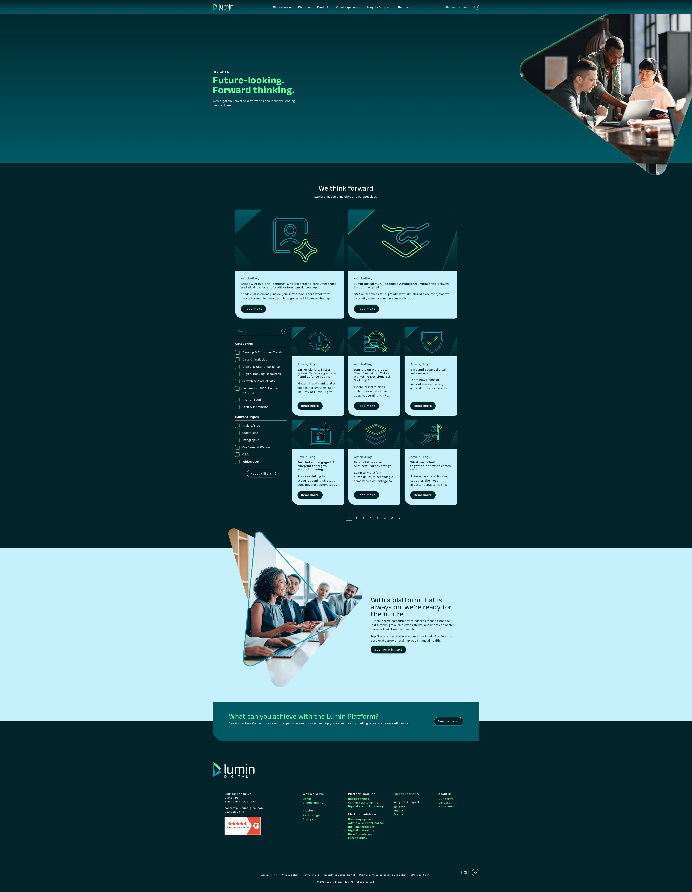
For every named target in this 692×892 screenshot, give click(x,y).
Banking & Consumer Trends (262, 352)
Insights (399, 806)
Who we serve (282, 7)
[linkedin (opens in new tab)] (465, 872)
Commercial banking (363, 802)
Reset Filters (261, 473)
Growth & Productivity (258, 381)
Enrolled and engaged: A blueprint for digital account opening (316, 466)
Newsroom (446, 806)
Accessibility (269, 875)
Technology (311, 815)
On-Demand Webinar (257, 447)
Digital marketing (361, 830)
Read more (253, 308)
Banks (307, 798)
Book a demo (449, 721)
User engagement (361, 819)
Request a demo (457, 7)
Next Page (399, 518)
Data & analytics (360, 834)
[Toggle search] (476, 7)
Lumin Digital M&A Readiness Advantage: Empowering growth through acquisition (401, 285)
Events (398, 814)
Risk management (361, 826)
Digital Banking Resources (261, 374)
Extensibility (357, 837)
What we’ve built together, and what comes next (430, 466)
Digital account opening (366, 806)
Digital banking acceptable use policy (383, 875)
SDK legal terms (421, 875)
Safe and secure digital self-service (428, 371)
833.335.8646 (234, 811)
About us (404, 7)
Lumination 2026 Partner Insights (260, 390)
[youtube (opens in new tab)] (475, 872)
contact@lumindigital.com (244, 807)
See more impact (388, 649)
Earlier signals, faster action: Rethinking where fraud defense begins (317, 373)
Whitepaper (250, 461)
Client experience (348, 7)
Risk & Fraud (251, 399)
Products (323, 7)
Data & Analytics (254, 359)
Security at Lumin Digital (339, 875)
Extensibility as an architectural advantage (372, 464)
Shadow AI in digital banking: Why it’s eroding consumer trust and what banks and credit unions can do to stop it (288, 285)
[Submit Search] (283, 331)
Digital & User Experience (261, 366)
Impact (398, 810)
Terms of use (311, 875)
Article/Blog (251, 425)
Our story (445, 798)
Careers (444, 802)
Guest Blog (250, 433)
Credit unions (313, 802)
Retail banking (359, 798)
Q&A (245, 454)
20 (392, 518)
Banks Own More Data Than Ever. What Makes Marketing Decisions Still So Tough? (373, 375)
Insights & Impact (379, 7)
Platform (304, 7)
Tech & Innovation (255, 407)
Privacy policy (290, 875)
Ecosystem (311, 819)
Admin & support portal (366, 822)
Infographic (250, 440)
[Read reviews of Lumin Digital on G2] (243, 825)
